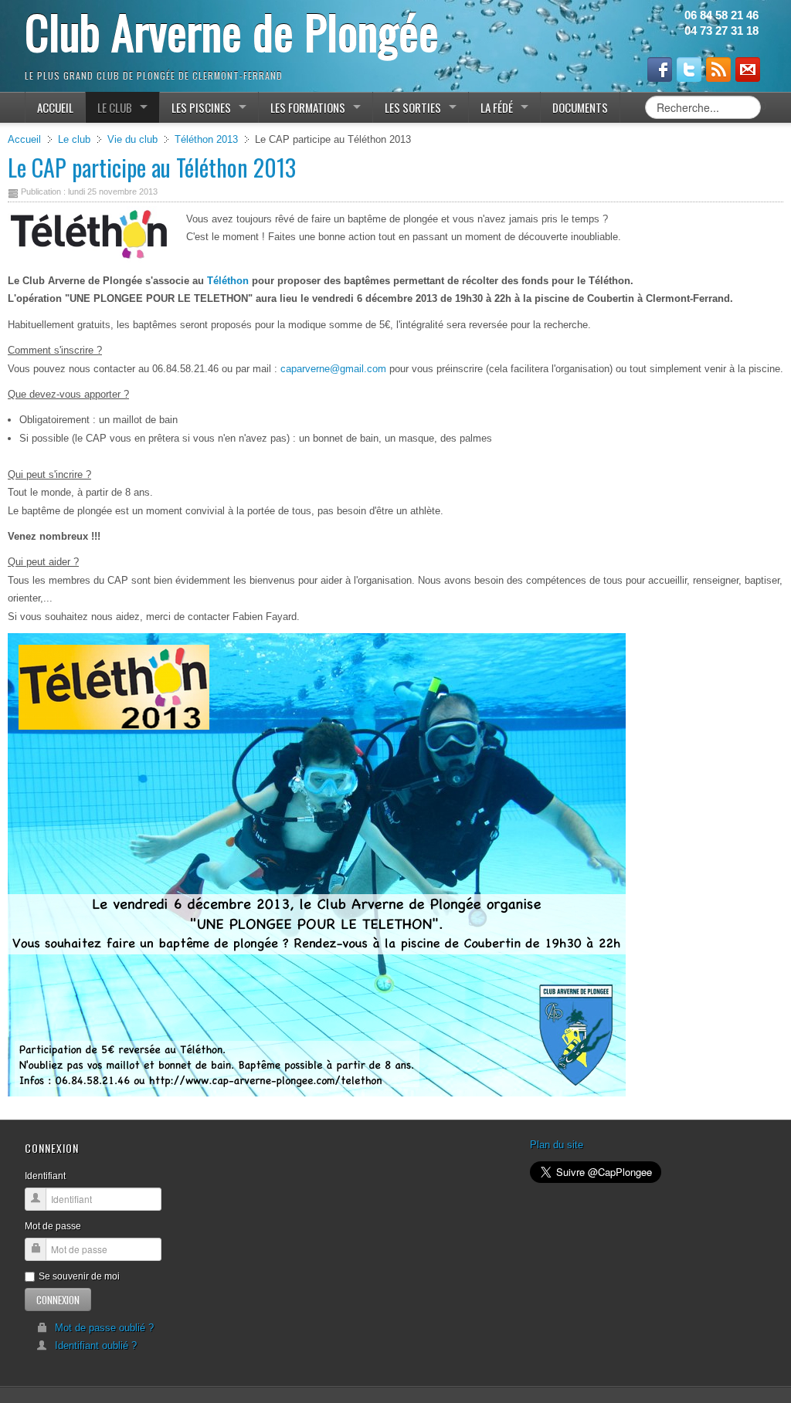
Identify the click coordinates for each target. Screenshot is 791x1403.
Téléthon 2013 (206, 139)
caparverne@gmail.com (333, 368)
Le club (74, 139)
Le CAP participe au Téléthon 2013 (152, 167)
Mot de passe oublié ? (104, 1328)
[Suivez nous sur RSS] (718, 69)
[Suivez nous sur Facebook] (659, 69)
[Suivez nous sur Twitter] (689, 69)
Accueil (24, 139)
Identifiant (45, 1176)
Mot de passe (53, 1226)
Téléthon (228, 280)
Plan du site (556, 1145)
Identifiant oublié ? (96, 1345)
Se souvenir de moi (79, 1276)
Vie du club (132, 139)
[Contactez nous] (747, 69)
